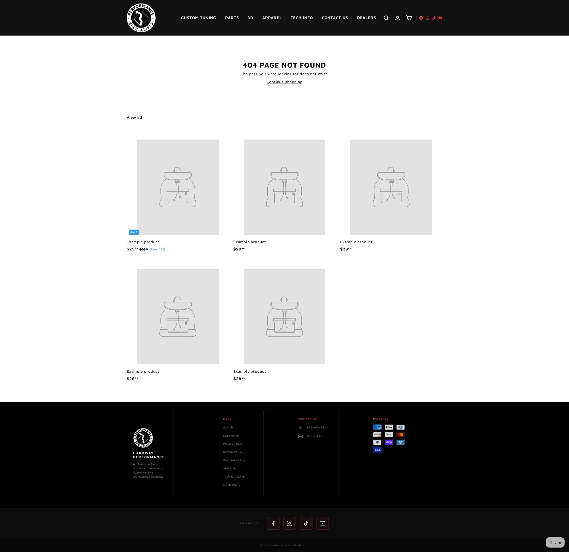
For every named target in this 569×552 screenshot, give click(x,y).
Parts (232, 17)
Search (228, 427)
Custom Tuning (198, 17)
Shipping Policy (234, 460)
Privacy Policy (233, 443)
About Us (229, 468)
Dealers (366, 17)
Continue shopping (285, 82)
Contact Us (335, 17)
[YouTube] (440, 18)
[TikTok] (434, 18)
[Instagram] (427, 18)
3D (250, 17)
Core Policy (231, 435)
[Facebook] (421, 18)
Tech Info (302, 17)
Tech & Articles (234, 476)
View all (134, 117)
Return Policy (232, 452)
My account (231, 484)
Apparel (272, 17)
